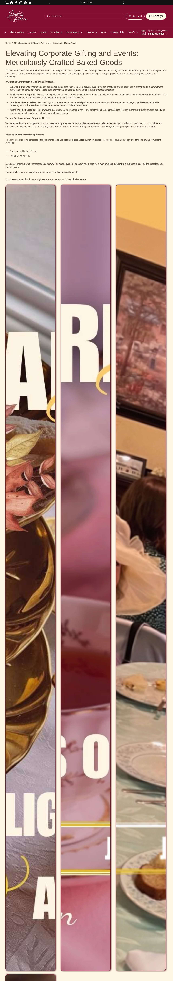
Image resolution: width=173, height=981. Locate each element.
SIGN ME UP (86, 91)
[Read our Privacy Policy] (106, 81)
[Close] (109, 12)
